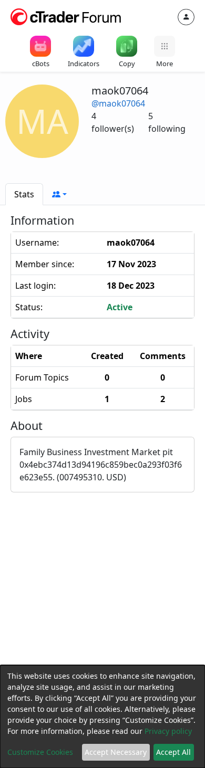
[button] (59, 194)
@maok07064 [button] (118, 103)
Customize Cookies (40, 752)
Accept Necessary (116, 752)
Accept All (173, 752)
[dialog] (102, 716)
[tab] (24, 194)
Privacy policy (168, 731)
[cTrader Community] (66, 16)
